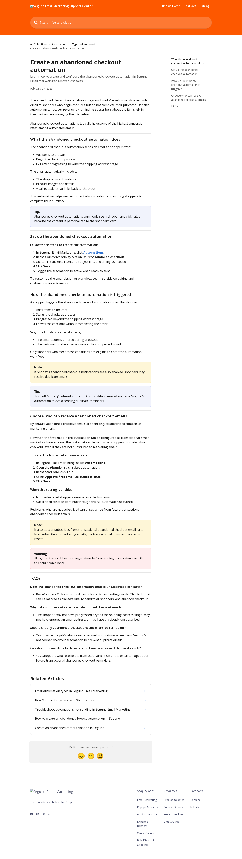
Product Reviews (147, 814)
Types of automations (85, 44)
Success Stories (173, 807)
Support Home (170, 6)
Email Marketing (147, 800)
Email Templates (174, 814)
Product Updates (174, 800)
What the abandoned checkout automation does (187, 61)
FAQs (174, 106)
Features (190, 6)
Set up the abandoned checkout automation (184, 72)
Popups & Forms (147, 807)
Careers (195, 800)
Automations (60, 44)
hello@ (194, 807)
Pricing (205, 6)
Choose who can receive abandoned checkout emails (188, 97)
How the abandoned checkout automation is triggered (185, 85)
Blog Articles (171, 821)
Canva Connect (146, 833)
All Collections (38, 44)
